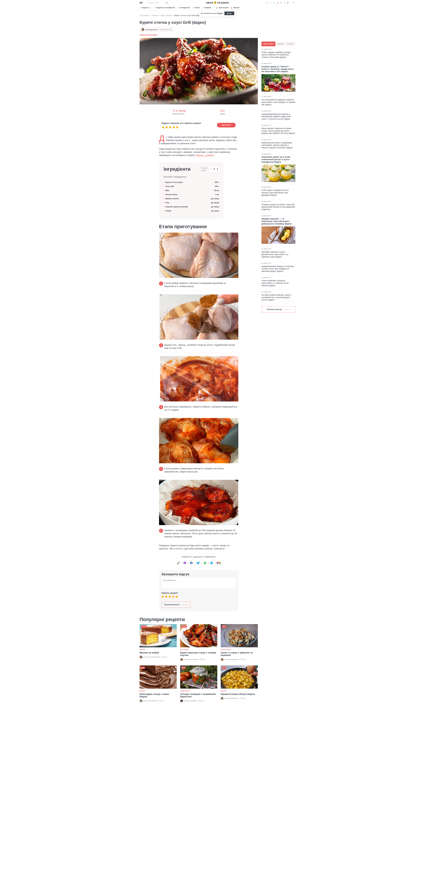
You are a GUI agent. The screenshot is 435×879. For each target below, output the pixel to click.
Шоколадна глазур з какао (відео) (154, 695)
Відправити (226, 125)
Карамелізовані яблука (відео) (238, 694)
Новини (207, 8)
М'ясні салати (226, 649)
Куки (220, 13)
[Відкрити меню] (141, 3)
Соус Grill (169, 186)
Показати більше (274, 309)
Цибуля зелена (172, 199)
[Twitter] (281, 2)
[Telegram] (274, 2)
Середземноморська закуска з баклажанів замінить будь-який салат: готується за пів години (276, 116)
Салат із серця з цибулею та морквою (237, 653)
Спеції (168, 211)
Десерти (142, 691)
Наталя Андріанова (191, 659)
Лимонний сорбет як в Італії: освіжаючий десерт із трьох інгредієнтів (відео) (275, 159)
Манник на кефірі (149, 652)
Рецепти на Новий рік (165, 8)
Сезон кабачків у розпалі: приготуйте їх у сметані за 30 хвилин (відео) (275, 283)
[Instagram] (284, 2)
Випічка (142, 649)
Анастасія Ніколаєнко (151, 657)
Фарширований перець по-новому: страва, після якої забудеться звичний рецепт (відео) (277, 268)
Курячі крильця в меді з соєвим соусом (198, 653)
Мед (167, 190)
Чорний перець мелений (176, 207)
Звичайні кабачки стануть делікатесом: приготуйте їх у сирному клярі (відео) (274, 254)
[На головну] (217, 3)
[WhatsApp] (204, 563)
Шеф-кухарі (223, 8)
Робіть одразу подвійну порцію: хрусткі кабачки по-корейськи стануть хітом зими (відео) (276, 54)
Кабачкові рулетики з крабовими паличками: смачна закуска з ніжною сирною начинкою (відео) (277, 145)
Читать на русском (148, 35)
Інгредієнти (185, 8)
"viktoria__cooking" (204, 155)
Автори (236, 8)
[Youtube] (277, 3)
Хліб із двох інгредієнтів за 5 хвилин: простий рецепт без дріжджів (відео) (275, 192)
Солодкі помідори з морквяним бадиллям (198, 695)
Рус (293, 3)
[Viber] (270, 3)
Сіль (167, 203)
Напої (197, 8)
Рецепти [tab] (280, 44)
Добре (229, 13)
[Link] (178, 563)
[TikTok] (288, 3)
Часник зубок (171, 194)
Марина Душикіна (190, 701)
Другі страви (166, 15)
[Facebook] (266, 2)
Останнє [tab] (290, 44)
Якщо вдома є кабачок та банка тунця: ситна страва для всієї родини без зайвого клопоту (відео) (278, 130)
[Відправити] (166, 3)
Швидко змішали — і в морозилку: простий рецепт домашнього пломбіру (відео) (276, 221)
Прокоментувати (172, 605)
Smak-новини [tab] (268, 44)
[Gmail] (218, 563)
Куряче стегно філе (174, 182)
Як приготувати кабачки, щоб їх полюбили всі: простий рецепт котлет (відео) (276, 297)
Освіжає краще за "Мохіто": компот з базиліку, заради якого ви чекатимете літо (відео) (277, 69)
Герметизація (185, 691)
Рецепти (145, 8)
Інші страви (184, 649)
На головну (144, 15)
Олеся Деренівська (151, 29)
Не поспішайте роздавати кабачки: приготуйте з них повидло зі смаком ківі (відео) (278, 102)
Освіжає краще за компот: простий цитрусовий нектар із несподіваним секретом (278, 207)
